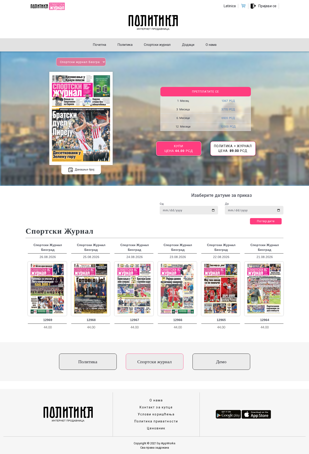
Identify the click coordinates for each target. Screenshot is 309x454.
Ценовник (156, 428)
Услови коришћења (156, 414)
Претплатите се (205, 91)
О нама (156, 400)
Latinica (229, 6)
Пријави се (267, 6)
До (227, 203)
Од (162, 203)
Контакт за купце (156, 407)
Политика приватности (156, 421)
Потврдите (266, 221)
